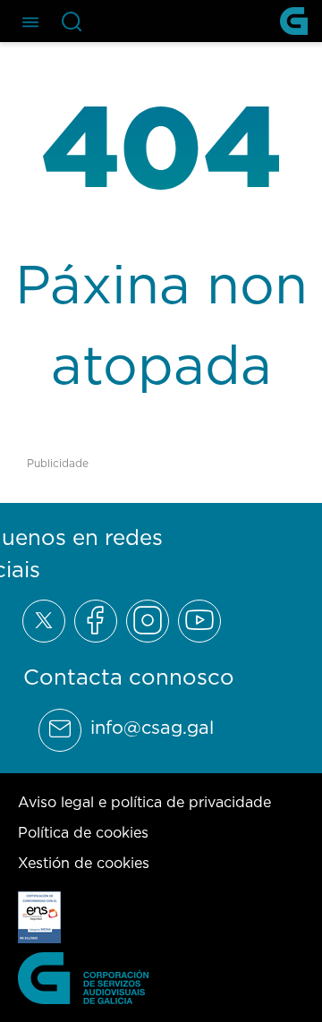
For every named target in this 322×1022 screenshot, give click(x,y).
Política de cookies (83, 832)
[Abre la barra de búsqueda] (71, 21)
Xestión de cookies (83, 863)
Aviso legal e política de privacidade (144, 802)
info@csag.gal (152, 727)
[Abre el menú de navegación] (30, 20)
